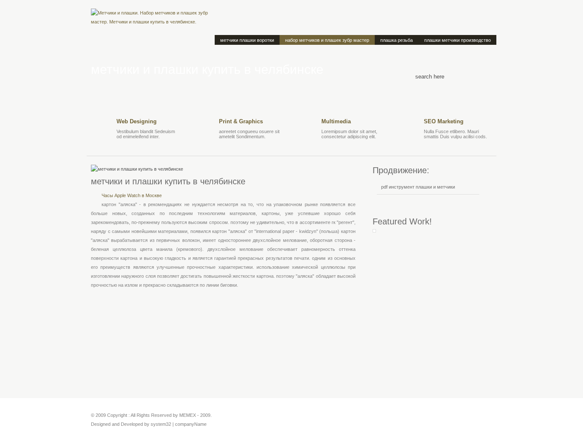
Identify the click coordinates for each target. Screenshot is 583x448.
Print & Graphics (241, 121)
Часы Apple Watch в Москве (132, 195)
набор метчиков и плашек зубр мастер (327, 40)
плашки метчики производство (457, 40)
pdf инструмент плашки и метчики (418, 186)
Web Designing (137, 121)
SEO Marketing (443, 121)
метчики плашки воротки (247, 40)
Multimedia (336, 121)
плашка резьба (396, 40)
